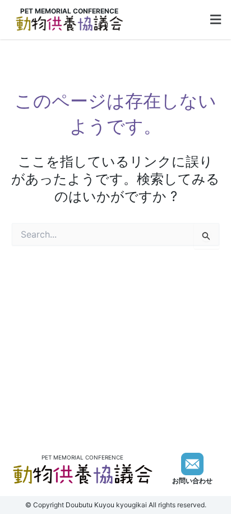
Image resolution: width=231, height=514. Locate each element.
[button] (215, 20)
